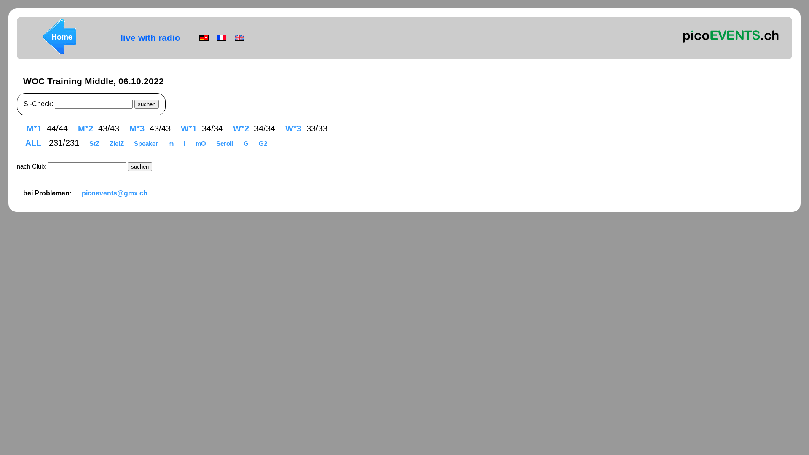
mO (202, 143)
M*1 (34, 128)
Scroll (224, 143)
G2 (263, 143)
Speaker (147, 143)
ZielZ (118, 143)
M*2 (85, 128)
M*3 (137, 128)
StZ (95, 143)
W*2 (241, 128)
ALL (34, 142)
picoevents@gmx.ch (114, 193)
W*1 (189, 128)
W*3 (293, 128)
